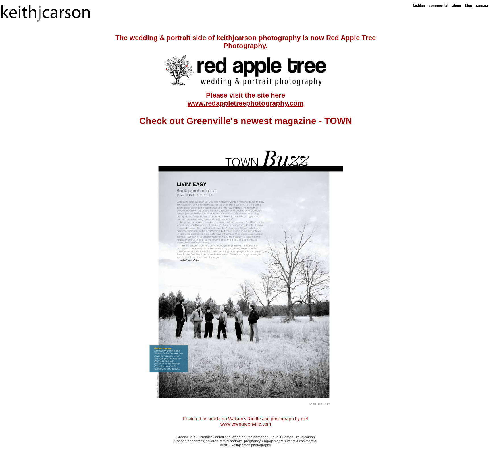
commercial (438, 6)
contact (482, 6)
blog (468, 6)
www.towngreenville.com (245, 424)
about (456, 6)
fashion (419, 6)
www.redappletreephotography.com (245, 103)
